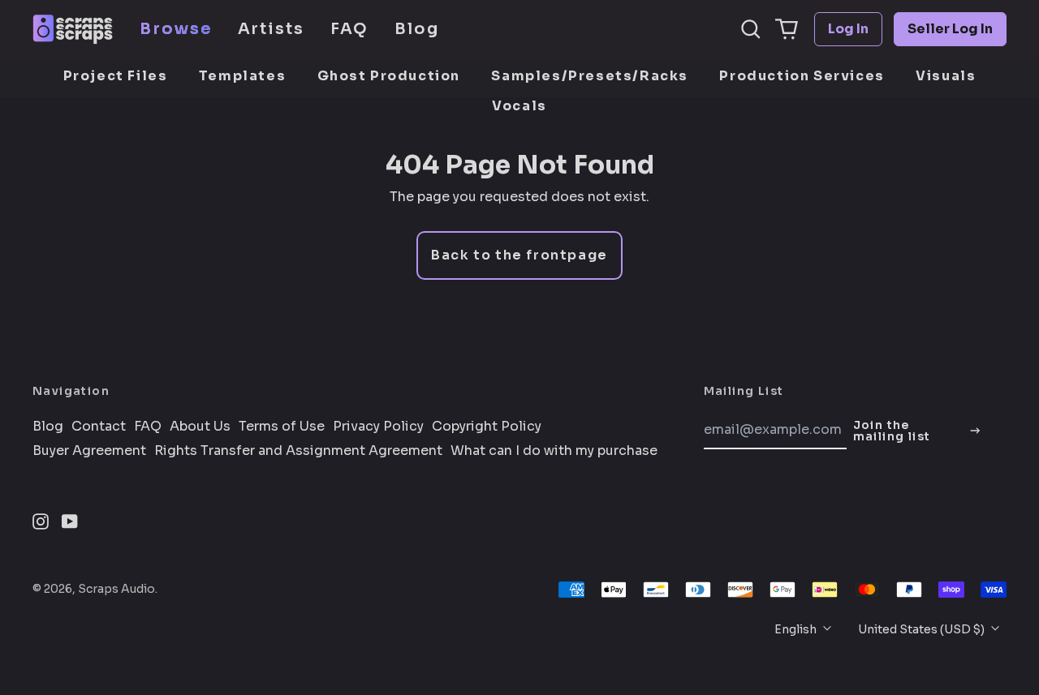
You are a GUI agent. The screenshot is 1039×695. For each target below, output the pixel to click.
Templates (242, 75)
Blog (416, 29)
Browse (176, 29)
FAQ (349, 29)
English (796, 629)
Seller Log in (950, 28)
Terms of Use (282, 426)
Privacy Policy (378, 426)
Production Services (801, 75)
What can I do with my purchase (554, 451)
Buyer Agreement (89, 451)
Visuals (946, 75)
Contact (98, 426)
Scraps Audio (116, 588)
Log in (848, 28)
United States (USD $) (922, 629)
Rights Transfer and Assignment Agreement (298, 451)
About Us (200, 426)
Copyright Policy (486, 426)
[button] (750, 29)
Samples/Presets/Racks (589, 75)
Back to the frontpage (519, 255)
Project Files (115, 75)
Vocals (519, 105)
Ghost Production (389, 75)
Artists (271, 29)
